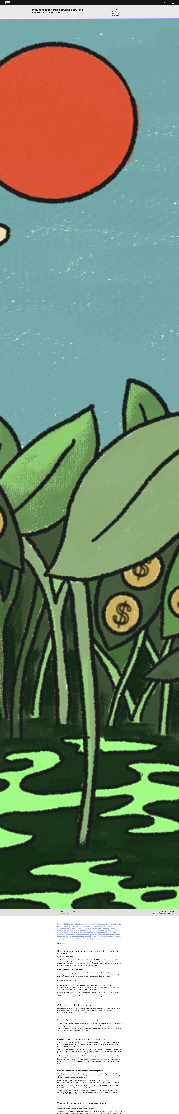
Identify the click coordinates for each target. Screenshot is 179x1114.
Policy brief (158, 913)
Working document (168, 913)
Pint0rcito (66, 943)
